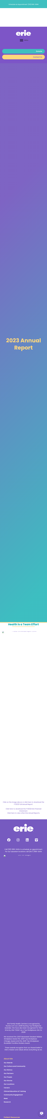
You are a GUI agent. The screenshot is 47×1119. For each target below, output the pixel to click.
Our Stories (8, 1080)
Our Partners (8, 1073)
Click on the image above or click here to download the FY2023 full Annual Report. (23, 803)
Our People (8, 1077)
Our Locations (9, 1084)
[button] (9, 840)
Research (7, 1102)
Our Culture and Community (14, 1066)
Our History (8, 1070)
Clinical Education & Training (15, 1091)
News (6, 1098)
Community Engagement (13, 1095)
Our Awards (8, 1063)
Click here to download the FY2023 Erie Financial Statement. (23, 810)
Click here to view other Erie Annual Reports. (23, 813)
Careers (7, 1088)
